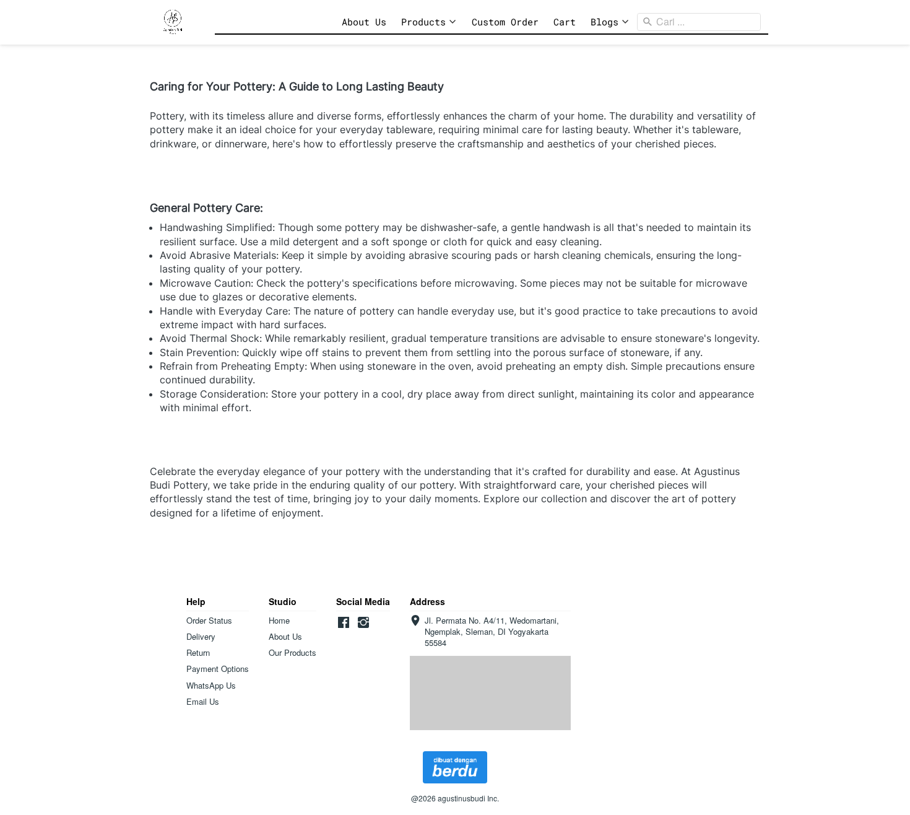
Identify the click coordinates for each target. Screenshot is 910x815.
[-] (343, 622)
